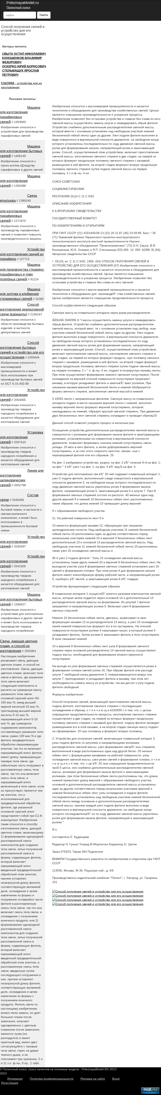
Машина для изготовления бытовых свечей (21, 151)
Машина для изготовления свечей (20, 181)
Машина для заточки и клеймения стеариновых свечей (20, 294)
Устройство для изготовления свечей (22, 394)
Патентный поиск (18, 7)
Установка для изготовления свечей (21, 437)
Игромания (15, 1078)
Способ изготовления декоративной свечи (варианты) (22, 309)
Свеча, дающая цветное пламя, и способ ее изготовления (19, 646)
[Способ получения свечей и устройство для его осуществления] (97, 891)
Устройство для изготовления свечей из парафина (22, 254)
